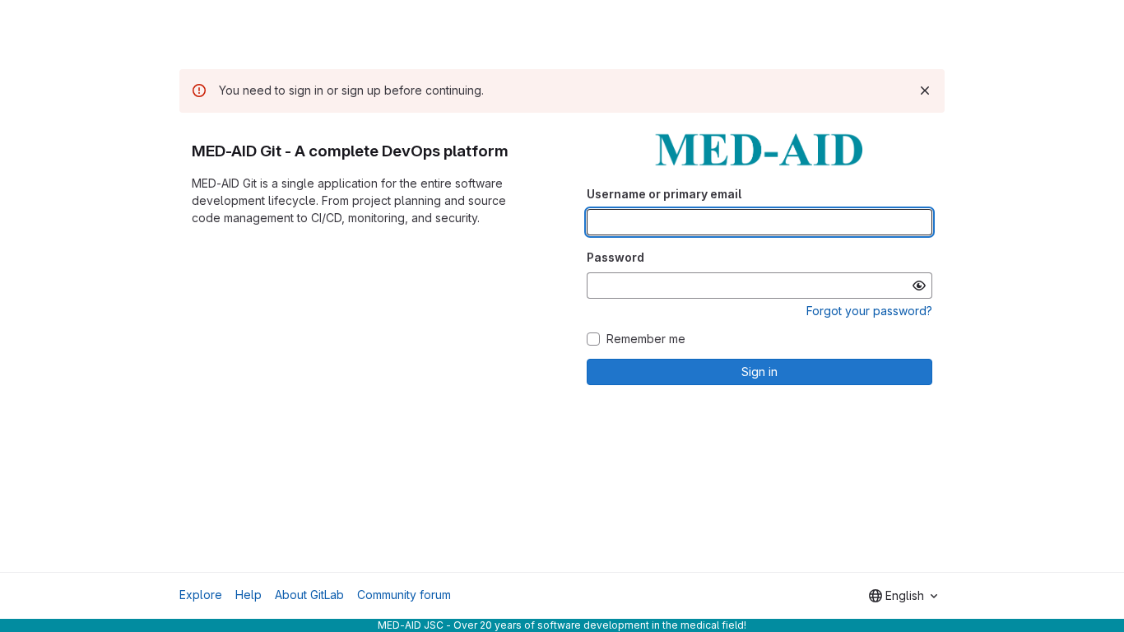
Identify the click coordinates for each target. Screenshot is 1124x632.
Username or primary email (664, 194)
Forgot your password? (869, 311)
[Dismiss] (925, 90)
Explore (200, 595)
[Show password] (919, 285)
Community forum (404, 595)
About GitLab (309, 595)
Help (248, 595)
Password (615, 257)
